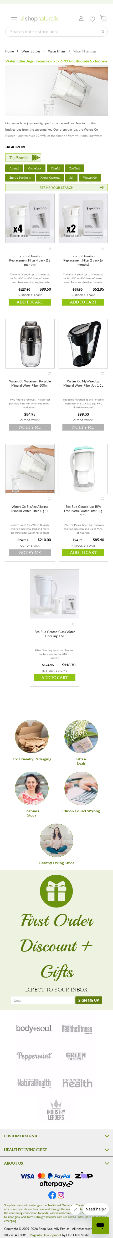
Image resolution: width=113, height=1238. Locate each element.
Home (9, 51)
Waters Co (90, 177)
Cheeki (55, 168)
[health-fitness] (76, 1028)
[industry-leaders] (56, 1110)
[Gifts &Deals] (81, 736)
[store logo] (39, 19)
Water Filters (57, 51)
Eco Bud (74, 168)
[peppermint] (34, 1055)
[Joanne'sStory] (31, 788)
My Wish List (92, 19)
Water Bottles (31, 51)
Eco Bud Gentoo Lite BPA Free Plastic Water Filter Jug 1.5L (83, 510)
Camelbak (34, 168)
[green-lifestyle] (76, 1055)
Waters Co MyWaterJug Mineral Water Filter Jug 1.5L (83, 383)
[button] (49, 247)
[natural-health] (34, 1083)
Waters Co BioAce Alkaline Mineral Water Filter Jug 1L (29, 508)
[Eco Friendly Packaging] (31, 736)
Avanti (14, 168)
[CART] (103, 18)
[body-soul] (34, 1028)
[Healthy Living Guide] (56, 840)
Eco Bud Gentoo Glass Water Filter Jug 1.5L (54, 633)
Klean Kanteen (50, 177)
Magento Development (45, 1235)
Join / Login (80, 18)
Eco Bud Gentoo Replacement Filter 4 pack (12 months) (29, 260)
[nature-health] (76, 1083)
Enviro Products (20, 177)
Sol (71, 177)
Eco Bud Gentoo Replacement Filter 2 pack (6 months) (83, 260)
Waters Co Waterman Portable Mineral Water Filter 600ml (30, 383)
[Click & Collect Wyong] (81, 788)
